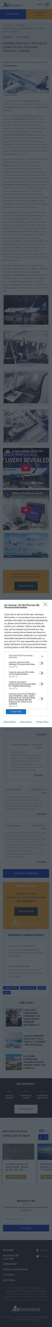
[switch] (41, 663)
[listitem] (26, 656)
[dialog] (26, 663)
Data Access (26, 722)
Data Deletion (9, 722)
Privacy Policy (42, 722)
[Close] (46, 605)
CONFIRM (16, 712)
